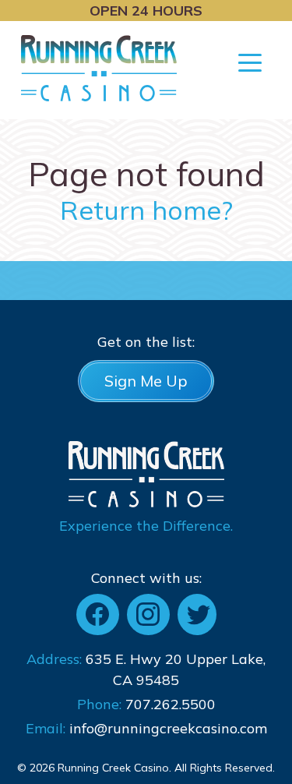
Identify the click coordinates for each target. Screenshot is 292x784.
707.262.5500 (170, 704)
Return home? (146, 209)
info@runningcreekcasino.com (168, 728)
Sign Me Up (146, 380)
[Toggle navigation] (250, 61)
